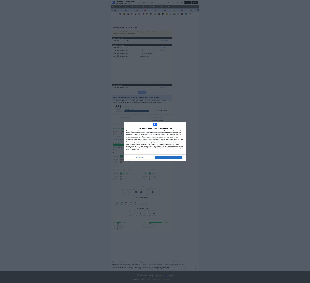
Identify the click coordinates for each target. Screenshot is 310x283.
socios (141, 130)
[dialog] (155, 141)
